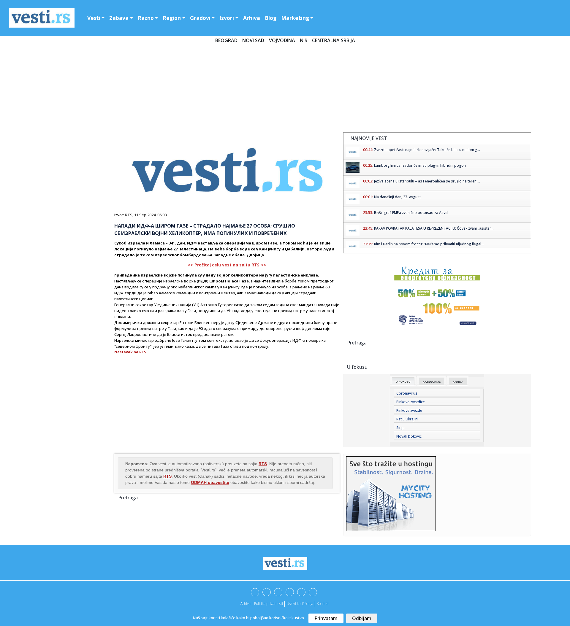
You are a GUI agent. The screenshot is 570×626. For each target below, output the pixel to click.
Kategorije (432, 381)
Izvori (226, 17)
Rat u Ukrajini (407, 419)
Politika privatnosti (268, 603)
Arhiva (251, 17)
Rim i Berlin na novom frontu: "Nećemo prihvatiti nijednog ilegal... (429, 244)
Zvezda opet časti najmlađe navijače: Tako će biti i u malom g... (427, 149)
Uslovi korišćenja (299, 603)
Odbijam (361, 618)
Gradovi (200, 17)
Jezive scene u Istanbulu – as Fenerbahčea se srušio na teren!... (427, 181)
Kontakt (323, 603)
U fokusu (403, 381)
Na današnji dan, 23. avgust (397, 196)
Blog (270, 17)
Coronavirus (406, 393)
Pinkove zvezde (409, 410)
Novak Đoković (409, 436)
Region (172, 17)
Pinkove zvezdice (410, 401)
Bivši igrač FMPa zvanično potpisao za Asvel (411, 212)
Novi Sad (253, 40)
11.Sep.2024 (145, 214)
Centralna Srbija (333, 40)
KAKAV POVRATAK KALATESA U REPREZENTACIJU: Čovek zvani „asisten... (434, 228)
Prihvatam (326, 618)
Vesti (93, 17)
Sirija (400, 427)
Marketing (295, 17)
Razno (146, 17)
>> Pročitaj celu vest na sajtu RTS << (227, 265)
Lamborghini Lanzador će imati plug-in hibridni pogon (420, 165)
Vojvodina (282, 40)
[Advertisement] (285, 90)
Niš (303, 40)
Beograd (226, 40)
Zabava (119, 17)
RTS (128, 214)
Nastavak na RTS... (132, 352)
